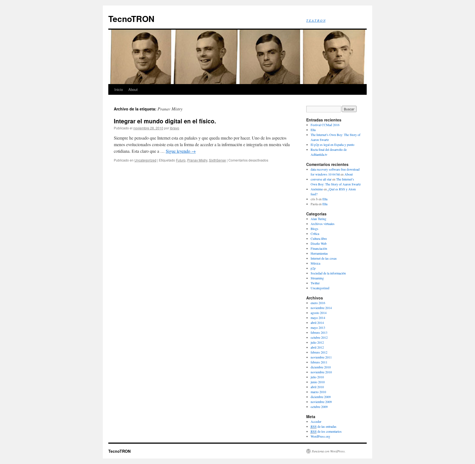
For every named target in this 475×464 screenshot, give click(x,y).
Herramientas (319, 253)
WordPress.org (320, 436)
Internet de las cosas (324, 258)
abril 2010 (317, 387)
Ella (313, 129)
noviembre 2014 (321, 307)
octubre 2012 (319, 337)
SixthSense (217, 160)
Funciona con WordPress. (329, 451)
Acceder (316, 421)
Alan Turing (318, 218)
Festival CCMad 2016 (325, 125)
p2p (313, 268)
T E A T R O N (315, 20)
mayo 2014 (318, 317)
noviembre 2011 (321, 357)
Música (315, 263)
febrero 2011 (319, 362)
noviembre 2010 (321, 372)
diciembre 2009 (321, 396)
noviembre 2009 (321, 401)
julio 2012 (317, 342)
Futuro (181, 160)
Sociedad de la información (328, 273)
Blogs (314, 228)
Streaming (317, 278)
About (133, 89)
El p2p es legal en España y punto (332, 144)
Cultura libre (319, 238)
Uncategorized (145, 160)
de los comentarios (326, 431)
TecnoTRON (131, 18)
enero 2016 (318, 303)
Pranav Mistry (197, 160)
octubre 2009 (319, 406)
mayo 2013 (318, 327)
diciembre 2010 (321, 367)
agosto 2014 (319, 312)
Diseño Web (319, 243)
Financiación (319, 248)
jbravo (174, 128)
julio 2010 (317, 377)
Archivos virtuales (323, 223)
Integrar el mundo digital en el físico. (165, 121)
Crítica (315, 233)
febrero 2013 (319, 332)
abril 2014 (317, 322)
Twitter (315, 283)
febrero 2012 (319, 352)
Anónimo (317, 189)
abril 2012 (317, 347)
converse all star (321, 179)
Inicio (118, 89)
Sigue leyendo (181, 151)
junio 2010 (318, 382)
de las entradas (323, 426)
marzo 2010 (318, 392)
